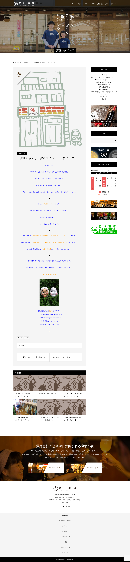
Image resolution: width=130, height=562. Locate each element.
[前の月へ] (108, 170)
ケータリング (86, 4)
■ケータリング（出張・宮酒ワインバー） (104, 77)
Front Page (65, 515)
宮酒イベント (105, 194)
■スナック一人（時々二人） (104, 80)
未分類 (104, 99)
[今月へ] (111, 170)
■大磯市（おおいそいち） (104, 82)
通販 (79, 4)
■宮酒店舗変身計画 (104, 87)
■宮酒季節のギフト (104, 84)
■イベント (104, 75)
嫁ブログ (113, 4)
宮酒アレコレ (22, 153)
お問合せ (107, 4)
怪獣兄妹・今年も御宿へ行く (48, 393)
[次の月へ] (115, 170)
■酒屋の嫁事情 (104, 89)
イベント (74, 4)
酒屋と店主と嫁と (66, 547)
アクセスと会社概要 (97, 4)
